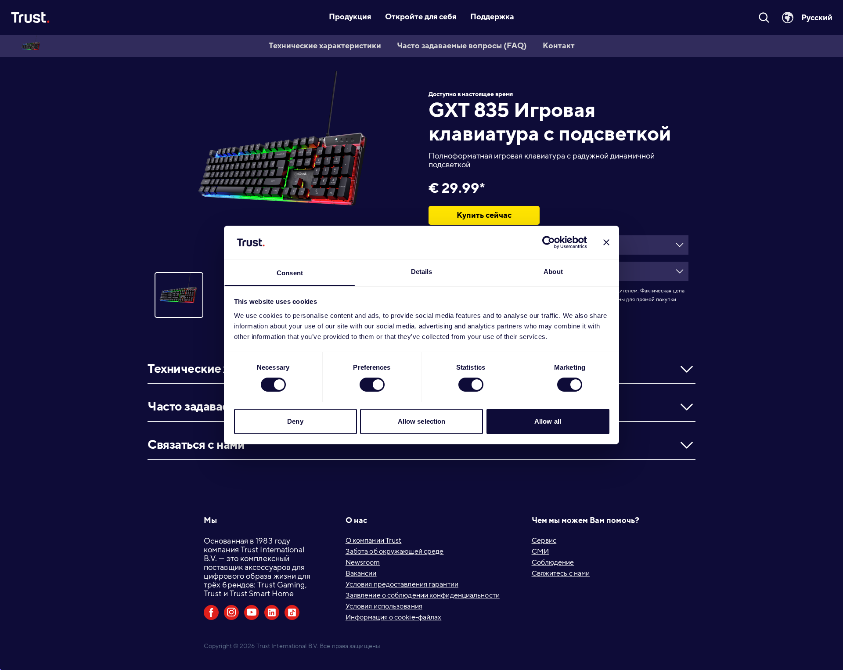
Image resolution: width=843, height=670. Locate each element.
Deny (295, 421)
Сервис (544, 540)
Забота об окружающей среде (395, 551)
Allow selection (422, 421)
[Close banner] (606, 242)
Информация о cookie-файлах (394, 617)
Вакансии (361, 573)
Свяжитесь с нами (561, 573)
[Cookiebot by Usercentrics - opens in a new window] (548, 242)
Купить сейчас (484, 215)
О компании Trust (374, 540)
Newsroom (363, 562)
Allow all (547, 421)
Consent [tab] (290, 273)
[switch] (372, 385)
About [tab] (553, 271)
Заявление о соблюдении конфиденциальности (423, 595)
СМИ (540, 551)
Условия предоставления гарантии (402, 584)
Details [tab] (421, 271)
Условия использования (384, 606)
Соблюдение (553, 562)
